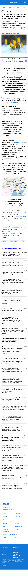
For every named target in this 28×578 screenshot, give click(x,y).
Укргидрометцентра (19, 142)
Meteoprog (13, 102)
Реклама (16, 547)
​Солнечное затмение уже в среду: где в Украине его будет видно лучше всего (12, 477)
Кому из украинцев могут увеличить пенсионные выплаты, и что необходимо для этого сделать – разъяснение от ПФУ (12, 487)
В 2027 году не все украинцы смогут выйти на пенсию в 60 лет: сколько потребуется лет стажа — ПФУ (11, 291)
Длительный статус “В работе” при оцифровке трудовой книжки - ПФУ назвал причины (12, 399)
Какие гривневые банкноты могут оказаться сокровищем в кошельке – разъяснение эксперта (12, 418)
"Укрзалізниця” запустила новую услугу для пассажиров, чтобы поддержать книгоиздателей (12, 458)
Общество (4, 241)
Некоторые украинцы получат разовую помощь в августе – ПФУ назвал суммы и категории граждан (12, 408)
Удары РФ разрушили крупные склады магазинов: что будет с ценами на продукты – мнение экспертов (12, 448)
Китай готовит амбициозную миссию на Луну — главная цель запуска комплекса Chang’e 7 (11, 301)
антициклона (14, 233)
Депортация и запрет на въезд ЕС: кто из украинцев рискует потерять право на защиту (12, 254)
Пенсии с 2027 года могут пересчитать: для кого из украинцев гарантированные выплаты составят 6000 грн (11, 380)
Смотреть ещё (7, 495)
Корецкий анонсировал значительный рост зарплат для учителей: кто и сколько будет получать (12, 331)
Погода (22, 241)
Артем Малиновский (12, 33)
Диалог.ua (12, 561)
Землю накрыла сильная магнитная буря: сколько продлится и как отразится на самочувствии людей (11, 370)
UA (25, 2)
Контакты (4, 554)
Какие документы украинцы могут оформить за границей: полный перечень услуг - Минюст (11, 390)
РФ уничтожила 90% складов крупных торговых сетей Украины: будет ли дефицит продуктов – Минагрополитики (12, 263)
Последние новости (11, 248)
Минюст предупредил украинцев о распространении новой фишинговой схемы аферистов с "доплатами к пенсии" (12, 350)
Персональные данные (18, 551)
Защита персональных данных (17, 556)
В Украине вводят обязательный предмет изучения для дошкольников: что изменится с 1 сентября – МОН (11, 320)
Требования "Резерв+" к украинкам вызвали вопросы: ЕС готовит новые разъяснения (12, 310)
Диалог (3, 10)
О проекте (4, 547)
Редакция (4, 551)
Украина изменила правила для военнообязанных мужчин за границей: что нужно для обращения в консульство (12, 428)
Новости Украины (14, 241)
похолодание (21, 216)
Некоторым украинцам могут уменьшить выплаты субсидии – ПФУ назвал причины (12, 272)
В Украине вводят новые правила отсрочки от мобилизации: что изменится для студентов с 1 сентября (11, 361)
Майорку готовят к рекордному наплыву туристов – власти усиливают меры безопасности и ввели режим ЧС (12, 468)
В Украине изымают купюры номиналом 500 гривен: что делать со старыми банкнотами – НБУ (12, 281)
